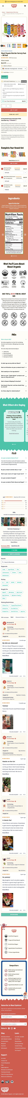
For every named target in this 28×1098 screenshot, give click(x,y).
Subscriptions (4, 1067)
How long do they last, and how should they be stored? (12, 386)
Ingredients (11, 569)
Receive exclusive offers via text (10, 1021)
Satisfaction (5, 575)
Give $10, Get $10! (19, 1036)
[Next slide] (26, 46)
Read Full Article (14, 433)
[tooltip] (19, 528)
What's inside (5, 60)
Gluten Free (5, 605)
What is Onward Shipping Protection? (11, 381)
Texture (14, 572)
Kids (20, 572)
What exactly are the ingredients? (10, 371)
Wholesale (4, 1048)
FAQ (2, 1065)
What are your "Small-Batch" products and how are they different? (12, 376)
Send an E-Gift (14, 114)
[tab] (12, 444)
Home (3, 12)
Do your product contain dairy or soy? (11, 469)
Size (18, 569)
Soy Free (23, 611)
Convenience (5, 572)
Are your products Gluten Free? (9, 458)
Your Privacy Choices (7, 1074)
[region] (14, 521)
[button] (3, 6)
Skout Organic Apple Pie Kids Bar (16, 864)
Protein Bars (4, 1041)
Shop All (3, 1043)
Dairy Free (5, 608)
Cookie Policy (18, 1045)
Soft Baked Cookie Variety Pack (8, 185)
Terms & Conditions (20, 1048)
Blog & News (18, 1041)
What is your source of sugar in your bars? (12, 474)
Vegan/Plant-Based (16, 605)
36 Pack (4, 77)
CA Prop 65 (18, 1050)
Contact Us (4, 1060)
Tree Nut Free (14, 608)
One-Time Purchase (9, 101)
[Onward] (12, 120)
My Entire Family (16, 595)
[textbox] (14, 562)
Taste (3, 569)
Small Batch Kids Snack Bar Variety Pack (9, 177)
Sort (12, 617)
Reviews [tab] (5, 546)
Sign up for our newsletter (8, 1013)
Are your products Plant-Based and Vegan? (12, 482)
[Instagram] (11, 1028)
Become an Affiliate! (7, 1069)
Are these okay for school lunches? (10, 391)
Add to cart (14, 110)
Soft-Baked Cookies (6, 1039)
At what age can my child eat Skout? (11, 363)
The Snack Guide (5, 1072)
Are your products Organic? (8, 478)
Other (3, 598)
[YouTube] (14, 1028)
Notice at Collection (6, 1076)
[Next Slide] (26, 521)
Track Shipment (5, 1063)
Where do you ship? (6, 339)
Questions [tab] (15, 546)
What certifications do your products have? (13, 367)
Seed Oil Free (14, 611)
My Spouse (11, 592)
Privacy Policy (19, 1043)
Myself (4, 592)
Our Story (17, 1039)
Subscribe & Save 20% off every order (10, 85)
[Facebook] (8, 1028)
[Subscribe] (25, 1017)
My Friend (19, 592)
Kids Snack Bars (5, 1036)
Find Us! (3, 1045)
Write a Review (18, 554)
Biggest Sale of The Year (12, 12)
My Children (5, 595)
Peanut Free (5, 611)
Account (3, 1058)
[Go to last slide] (2, 46)
